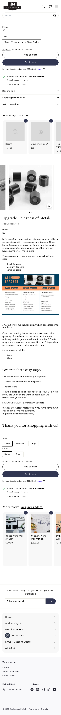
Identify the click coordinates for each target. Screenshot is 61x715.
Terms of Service (10, 671)
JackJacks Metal (10, 223)
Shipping (6, 49)
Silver (18, 454)
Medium (20, 443)
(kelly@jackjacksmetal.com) (19, 413)
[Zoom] (49, 205)
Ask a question (10, 104)
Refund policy (9, 675)
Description (8, 90)
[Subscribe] (51, 601)
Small (7, 443)
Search (5, 667)
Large (33, 443)
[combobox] (30, 15)
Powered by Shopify (38, 709)
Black (7, 454)
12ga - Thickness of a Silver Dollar (22, 42)
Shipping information (13, 97)
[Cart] (50, 6)
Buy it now (30, 62)
